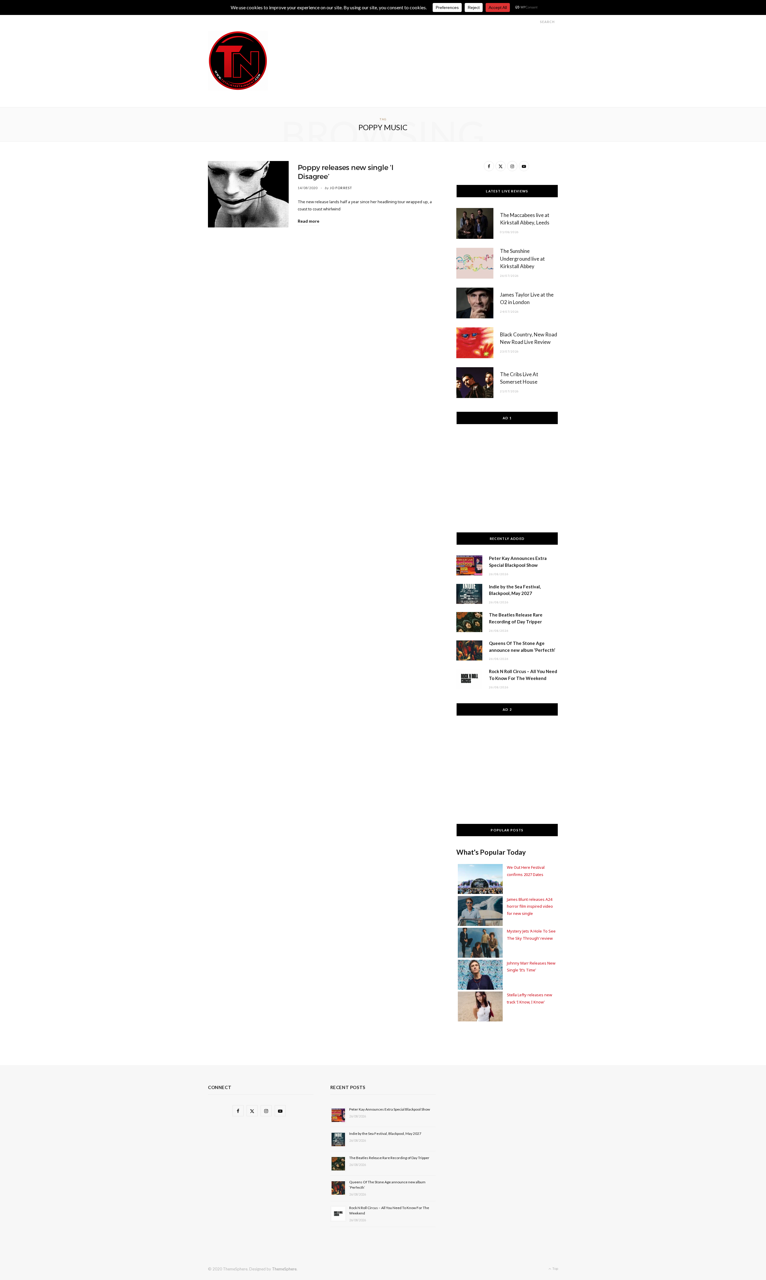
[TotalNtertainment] (238, 61)
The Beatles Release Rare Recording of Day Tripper (389, 1158)
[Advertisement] (449, 44)
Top (555, 1268)
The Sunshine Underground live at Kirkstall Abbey (522, 259)
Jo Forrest (341, 188)
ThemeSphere (284, 1269)
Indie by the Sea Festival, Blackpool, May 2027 (385, 1133)
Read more (308, 221)
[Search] (535, 22)
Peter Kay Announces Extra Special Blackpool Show (389, 1109)
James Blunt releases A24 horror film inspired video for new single (530, 906)
